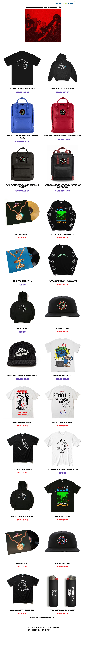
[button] (75, 1)
